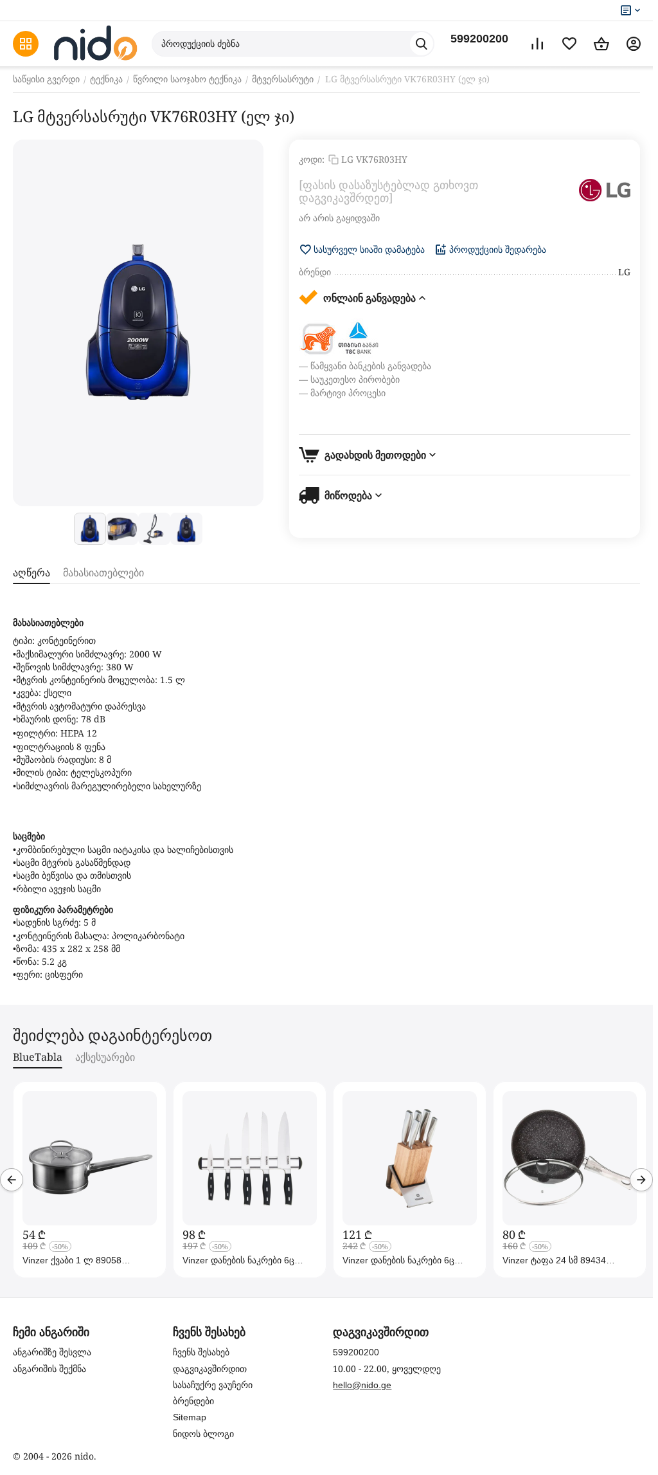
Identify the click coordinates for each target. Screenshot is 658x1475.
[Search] (421, 43)
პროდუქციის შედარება (497, 249)
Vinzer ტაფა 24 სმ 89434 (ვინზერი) (554, 1260)
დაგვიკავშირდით (210, 1369)
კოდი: (312, 159)
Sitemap (189, 1417)
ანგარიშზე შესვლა (52, 1352)
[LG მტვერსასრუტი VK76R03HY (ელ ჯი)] (138, 323)
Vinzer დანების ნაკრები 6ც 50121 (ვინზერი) (398, 1260)
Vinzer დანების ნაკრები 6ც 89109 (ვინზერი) (238, 1260)
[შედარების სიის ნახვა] (537, 44)
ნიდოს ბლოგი (203, 1434)
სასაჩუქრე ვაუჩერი (213, 1385)
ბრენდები (193, 1401)
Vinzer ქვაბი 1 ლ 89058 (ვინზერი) (71, 1260)
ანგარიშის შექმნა (49, 1369)
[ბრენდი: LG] (604, 190)
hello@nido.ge (362, 1385)
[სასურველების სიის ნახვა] (569, 44)
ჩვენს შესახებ (201, 1352)
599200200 (479, 38)
